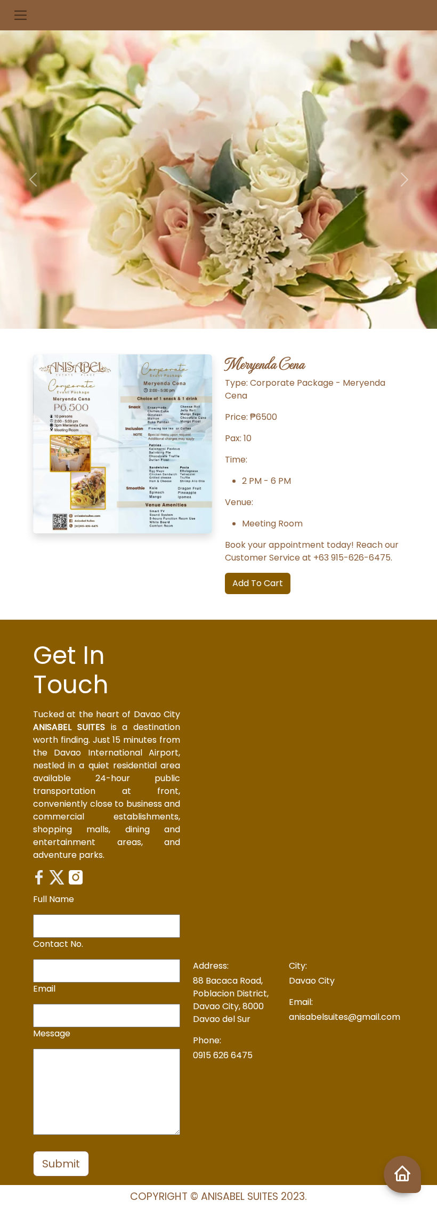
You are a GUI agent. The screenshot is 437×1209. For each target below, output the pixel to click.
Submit (61, 1163)
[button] (20, 15)
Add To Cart (257, 583)
